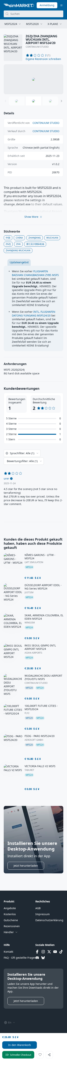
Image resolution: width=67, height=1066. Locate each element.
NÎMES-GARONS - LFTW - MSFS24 (40, 556)
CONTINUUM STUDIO (37, 46)
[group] (33, 79)
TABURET (29, 770)
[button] (43, 59)
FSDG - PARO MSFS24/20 (40, 736)
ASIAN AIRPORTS (33, 652)
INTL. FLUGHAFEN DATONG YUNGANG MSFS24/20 (33, 313)
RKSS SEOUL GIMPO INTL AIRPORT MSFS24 (40, 647)
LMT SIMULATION (34, 562)
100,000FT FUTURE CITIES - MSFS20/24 (41, 707)
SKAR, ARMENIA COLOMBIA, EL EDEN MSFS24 (44, 617)
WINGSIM (30, 622)
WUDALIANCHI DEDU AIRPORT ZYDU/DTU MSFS (43, 677)
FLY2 (27, 713)
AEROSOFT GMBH (34, 739)
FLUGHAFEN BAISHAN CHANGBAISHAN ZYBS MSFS (35, 273)
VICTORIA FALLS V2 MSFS (40, 766)
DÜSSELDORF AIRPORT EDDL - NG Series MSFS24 (43, 586)
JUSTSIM (29, 592)
